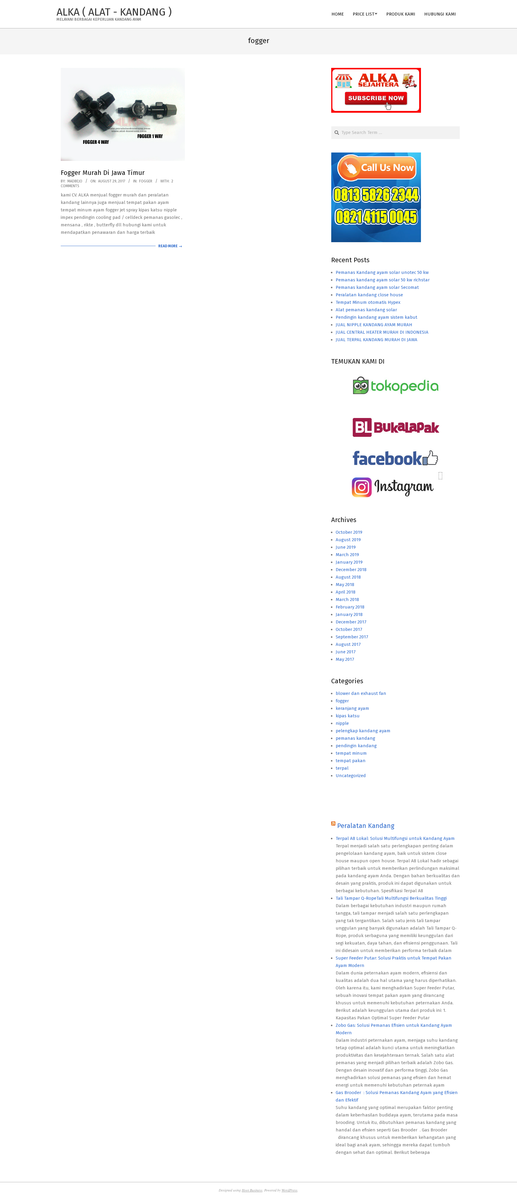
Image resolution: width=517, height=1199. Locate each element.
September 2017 (352, 637)
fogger (145, 181)
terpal (342, 768)
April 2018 (345, 592)
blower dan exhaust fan (361, 693)
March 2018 (347, 599)
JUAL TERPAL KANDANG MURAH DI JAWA (376, 339)
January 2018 (349, 614)
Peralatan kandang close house (369, 295)
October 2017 (349, 629)
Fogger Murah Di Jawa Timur (103, 173)
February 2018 (350, 607)
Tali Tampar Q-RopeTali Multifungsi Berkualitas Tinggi (391, 898)
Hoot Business (252, 1190)
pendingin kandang (356, 745)
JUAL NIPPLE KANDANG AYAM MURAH (374, 324)
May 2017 (345, 659)
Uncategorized (351, 775)
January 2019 (349, 562)
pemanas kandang (355, 738)
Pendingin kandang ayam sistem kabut (376, 317)
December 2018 (351, 569)
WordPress (289, 1190)
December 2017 (351, 622)
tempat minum (351, 753)
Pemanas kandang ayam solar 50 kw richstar (383, 280)
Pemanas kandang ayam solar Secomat (377, 287)
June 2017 (346, 652)
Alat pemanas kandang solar (366, 309)
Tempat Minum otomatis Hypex (368, 302)
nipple (342, 723)
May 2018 (345, 584)
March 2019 (347, 554)
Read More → (170, 246)
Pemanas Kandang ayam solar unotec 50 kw (382, 272)
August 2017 (348, 644)
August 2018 (348, 577)
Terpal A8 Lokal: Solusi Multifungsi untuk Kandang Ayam (395, 838)
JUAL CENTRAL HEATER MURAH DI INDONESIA (382, 332)
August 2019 (348, 539)
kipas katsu (348, 716)
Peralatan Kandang (365, 826)
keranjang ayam (352, 708)
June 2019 (346, 547)
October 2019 (349, 532)
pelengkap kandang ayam (363, 730)
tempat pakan (351, 760)
